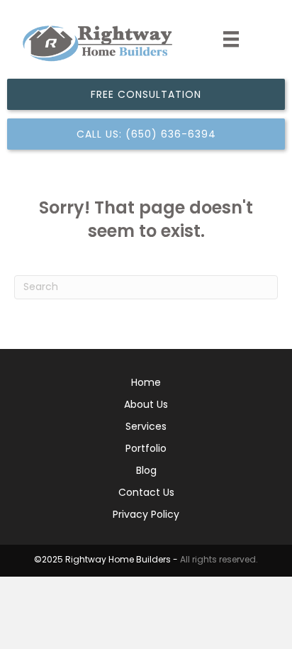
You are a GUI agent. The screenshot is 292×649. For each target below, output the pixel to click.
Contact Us (146, 493)
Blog (146, 471)
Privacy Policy (146, 515)
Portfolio (146, 449)
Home (146, 383)
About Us (146, 405)
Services (146, 427)
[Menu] (231, 39)
